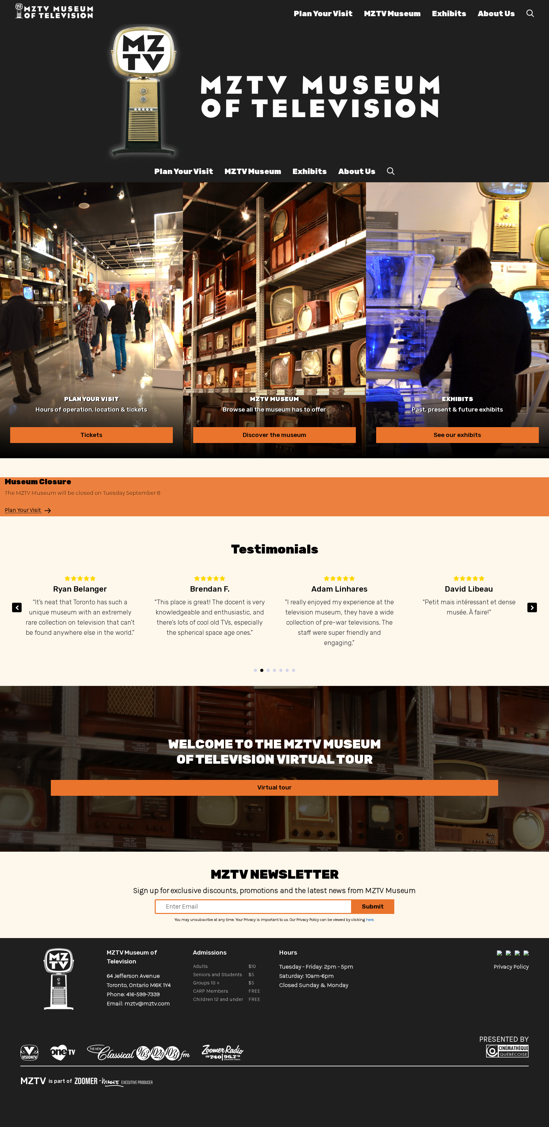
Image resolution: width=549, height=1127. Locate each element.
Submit (373, 906)
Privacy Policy (511, 966)
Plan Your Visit (323, 13)
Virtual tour (274, 787)
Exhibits (449, 13)
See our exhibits (457, 435)
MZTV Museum (392, 13)
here (370, 919)
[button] (532, 607)
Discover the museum (274, 435)
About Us (496, 13)
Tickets (91, 435)
